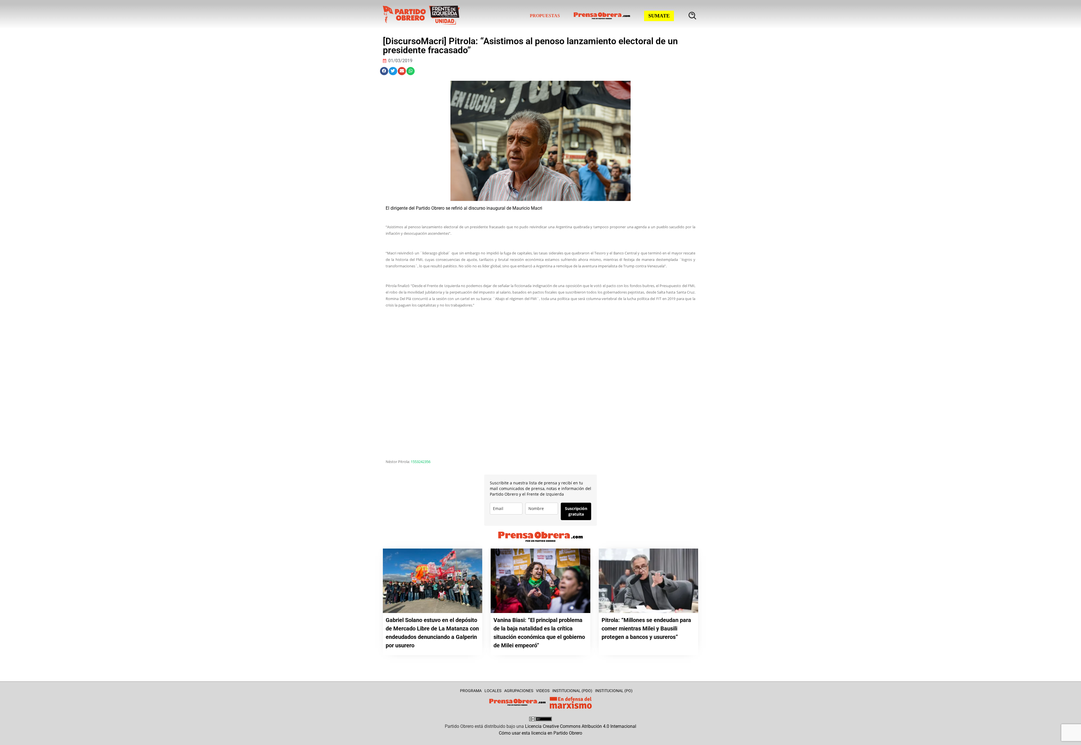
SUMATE (659, 16)
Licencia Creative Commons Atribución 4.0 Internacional (580, 726)
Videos (543, 690)
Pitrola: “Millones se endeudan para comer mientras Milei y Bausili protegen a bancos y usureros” (646, 628)
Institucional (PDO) (572, 690)
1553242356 (420, 461)
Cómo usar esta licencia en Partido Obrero (540, 733)
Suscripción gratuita (576, 511)
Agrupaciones (518, 690)
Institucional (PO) (614, 690)
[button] (384, 71)
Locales (492, 690)
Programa (471, 690)
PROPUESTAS (545, 15)
